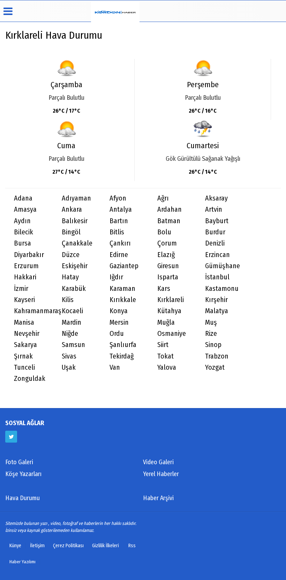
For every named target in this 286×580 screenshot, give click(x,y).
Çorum (167, 243)
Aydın (22, 221)
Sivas (69, 356)
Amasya (25, 209)
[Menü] (143, 11)
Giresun (168, 266)
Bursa (22, 243)
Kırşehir (216, 300)
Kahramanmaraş (33, 311)
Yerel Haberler (161, 474)
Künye (15, 546)
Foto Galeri (19, 462)
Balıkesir (75, 221)
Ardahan (169, 209)
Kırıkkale (123, 300)
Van (115, 367)
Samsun (73, 345)
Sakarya (25, 345)
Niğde (70, 334)
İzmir (21, 289)
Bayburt (216, 221)
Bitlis (117, 232)
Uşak (69, 367)
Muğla (166, 322)
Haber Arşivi (158, 498)
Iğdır (116, 277)
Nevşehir (26, 334)
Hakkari (25, 277)
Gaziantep (124, 266)
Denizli (215, 243)
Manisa (24, 322)
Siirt (162, 345)
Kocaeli (72, 311)
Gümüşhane (222, 266)
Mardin (71, 322)
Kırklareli (170, 300)
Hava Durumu (22, 498)
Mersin (119, 322)
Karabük (74, 289)
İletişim (37, 546)
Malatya (216, 311)
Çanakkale (77, 243)
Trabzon (216, 356)
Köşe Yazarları (23, 474)
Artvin (213, 209)
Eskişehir (75, 266)
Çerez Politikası (68, 546)
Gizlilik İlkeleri (105, 546)
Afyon (118, 198)
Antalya (121, 209)
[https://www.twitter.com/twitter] (11, 437)
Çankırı (120, 243)
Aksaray (216, 198)
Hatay (70, 277)
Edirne (119, 255)
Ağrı (163, 198)
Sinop (213, 345)
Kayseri (24, 300)
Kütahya (169, 311)
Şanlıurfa (123, 345)
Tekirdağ (122, 356)
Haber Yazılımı (22, 561)
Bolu (164, 232)
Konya (119, 311)
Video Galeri (158, 462)
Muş (211, 322)
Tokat (165, 356)
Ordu (117, 334)
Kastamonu (222, 289)
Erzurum (26, 266)
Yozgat (215, 367)
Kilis (68, 300)
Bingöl (71, 232)
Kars (163, 289)
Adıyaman (76, 198)
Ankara (72, 209)
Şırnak (23, 356)
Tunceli (24, 367)
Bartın (119, 221)
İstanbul (217, 277)
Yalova (166, 367)
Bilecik (23, 232)
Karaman (122, 289)
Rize (211, 334)
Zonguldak (29, 379)
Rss (132, 546)
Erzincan (217, 255)
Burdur (215, 232)
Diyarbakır (29, 255)
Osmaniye (171, 334)
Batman (168, 221)
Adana (23, 198)
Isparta (167, 277)
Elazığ (166, 255)
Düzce (71, 255)
